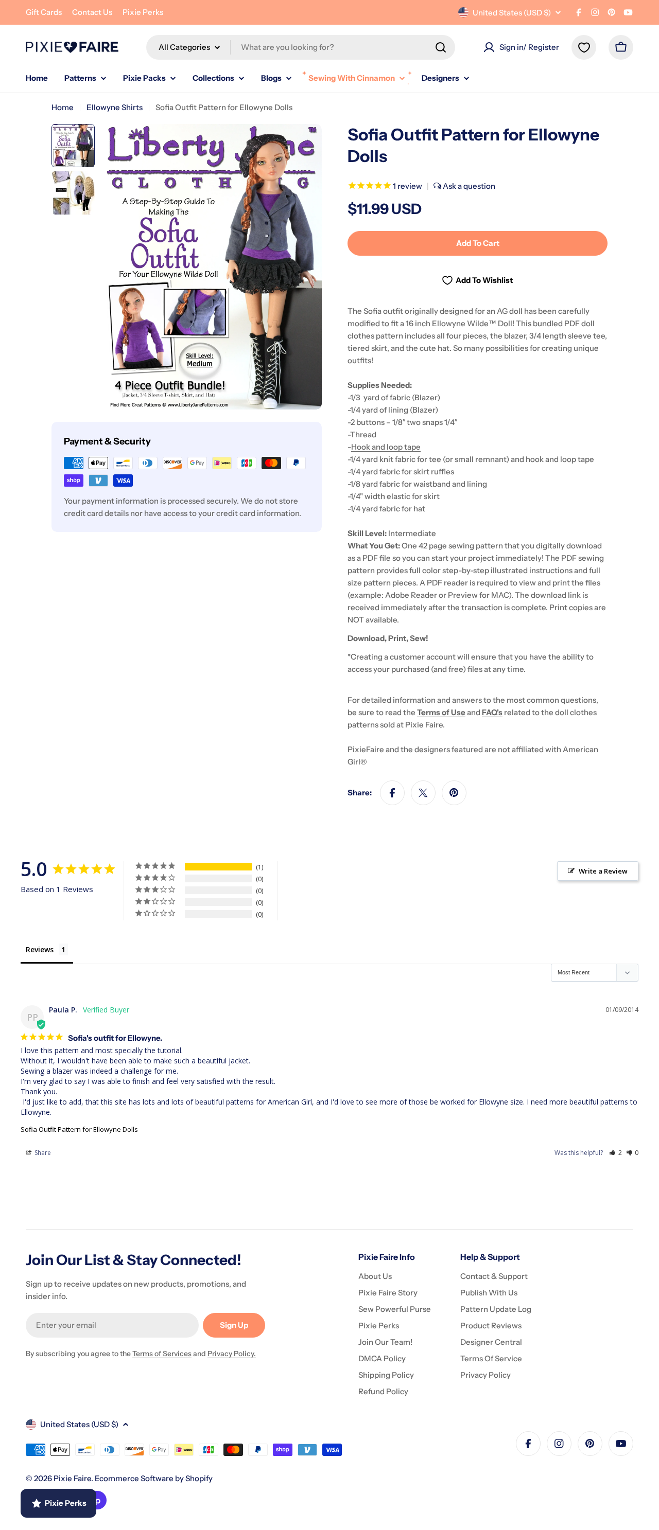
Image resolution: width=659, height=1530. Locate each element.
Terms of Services (162, 1353)
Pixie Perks (143, 12)
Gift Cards (44, 12)
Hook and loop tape (386, 447)
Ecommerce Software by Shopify (154, 1478)
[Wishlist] (583, 47)
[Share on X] (423, 792)
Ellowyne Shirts (114, 107)
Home (62, 107)
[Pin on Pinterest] (454, 792)
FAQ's (492, 712)
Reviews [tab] (40, 949)
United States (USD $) (512, 12)
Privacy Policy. (231, 1353)
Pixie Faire (72, 1478)
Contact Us (92, 12)
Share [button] (42, 1152)
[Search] (441, 47)
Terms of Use (441, 712)
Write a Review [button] (603, 871)
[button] (615, 1152)
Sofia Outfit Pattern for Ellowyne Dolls (79, 1129)
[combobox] (300, 47)
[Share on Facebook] (392, 792)
